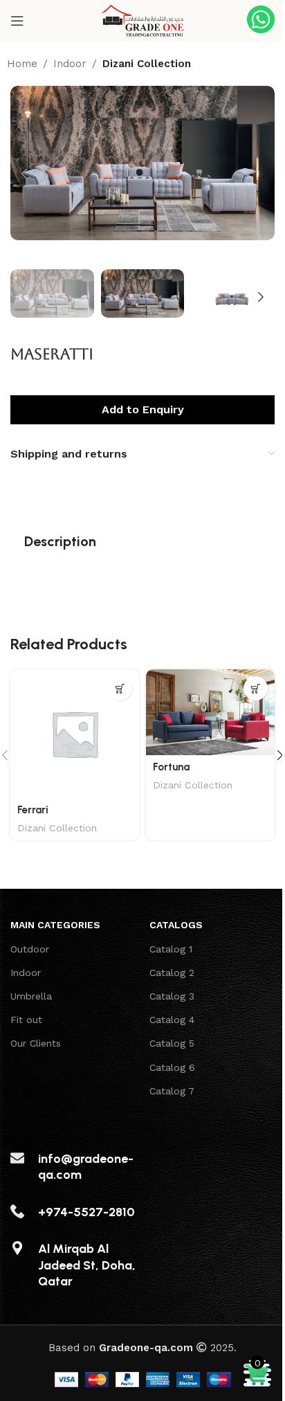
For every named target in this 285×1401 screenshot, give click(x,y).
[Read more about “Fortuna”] (255, 688)
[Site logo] (142, 20)
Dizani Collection (146, 63)
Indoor (69, 63)
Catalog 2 (171, 972)
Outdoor (29, 949)
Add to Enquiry (143, 409)
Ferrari (32, 810)
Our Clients (35, 1043)
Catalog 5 (171, 1043)
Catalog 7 (171, 1090)
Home (22, 63)
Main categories (55, 924)
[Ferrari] (74, 733)
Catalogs (176, 924)
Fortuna (171, 767)
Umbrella (31, 996)
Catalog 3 (171, 996)
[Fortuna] (210, 712)
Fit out (26, 1019)
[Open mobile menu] (17, 21)
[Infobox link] (261, 21)
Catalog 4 (171, 1019)
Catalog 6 (172, 1067)
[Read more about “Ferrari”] (120, 688)
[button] (24, 174)
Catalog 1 (170, 949)
